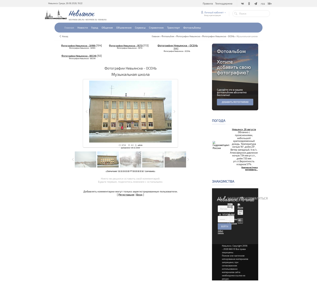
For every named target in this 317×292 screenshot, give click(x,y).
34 (124, 171)
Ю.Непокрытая (233, 219)
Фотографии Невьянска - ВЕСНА (79, 55)
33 (122, 171)
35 (126, 171)
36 (128, 171)
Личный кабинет (214, 12)
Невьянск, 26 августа (244, 129)
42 (143, 171)
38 (134, 171)
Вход (139, 194)
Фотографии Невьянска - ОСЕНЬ (178, 45)
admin (140, 145)
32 (119, 171)
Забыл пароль (221, 232)
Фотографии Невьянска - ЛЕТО (126, 45)
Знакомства (223, 181)
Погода (218, 120)
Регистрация (126, 194)
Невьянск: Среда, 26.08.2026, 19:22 (65, 3)
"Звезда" (231, 215)
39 (136, 171)
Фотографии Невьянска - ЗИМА (78, 45)
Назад (65, 36)
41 (140, 171)
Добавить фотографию (235, 102)
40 (138, 171)
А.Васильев (232, 223)
